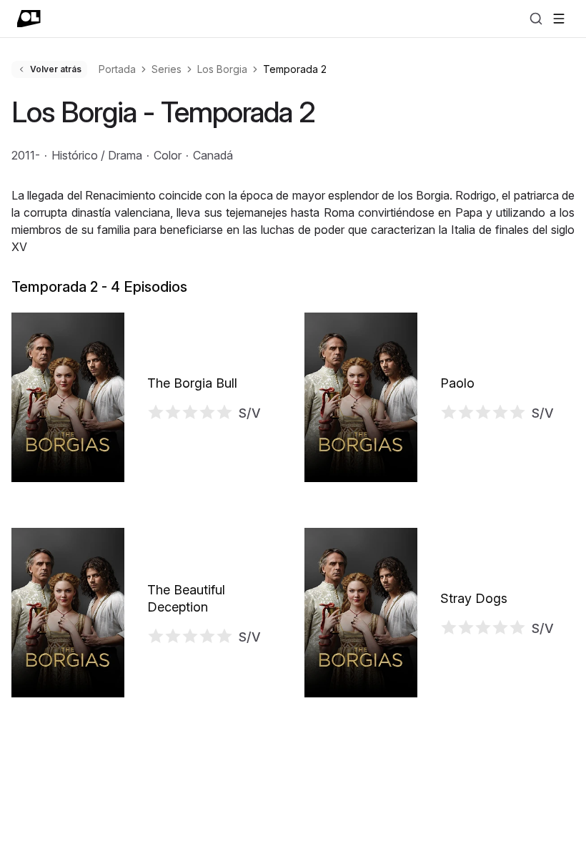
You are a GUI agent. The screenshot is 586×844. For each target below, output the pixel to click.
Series (167, 69)
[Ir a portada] (29, 18)
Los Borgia (222, 69)
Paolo (457, 383)
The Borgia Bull (192, 383)
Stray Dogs (473, 598)
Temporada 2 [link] (295, 69)
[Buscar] (536, 18)
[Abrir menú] (559, 19)
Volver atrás (55, 69)
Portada (117, 69)
